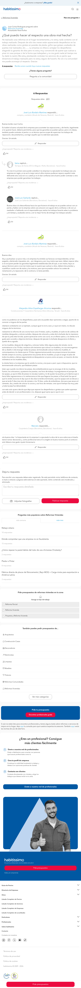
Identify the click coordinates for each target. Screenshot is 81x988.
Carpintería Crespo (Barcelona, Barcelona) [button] (35, 428)
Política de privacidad (11, 956)
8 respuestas (6, 566)
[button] (40, 885)
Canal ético (5, 931)
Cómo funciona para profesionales (13, 924)
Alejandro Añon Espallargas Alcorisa (35, 308)
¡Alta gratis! (47, 3)
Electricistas (5, 907)
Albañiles (5, 909)
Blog (3, 897)
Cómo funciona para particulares (13, 920)
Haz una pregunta (71, 18)
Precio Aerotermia (8, 890)
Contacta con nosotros (9, 935)
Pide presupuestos (40, 984)
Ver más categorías (40, 697)
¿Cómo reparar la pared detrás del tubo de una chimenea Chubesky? (32, 550)
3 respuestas (6, 579)
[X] (14, 940)
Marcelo (35, 426)
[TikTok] (25, 940)
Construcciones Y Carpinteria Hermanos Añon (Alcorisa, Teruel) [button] (35, 311)
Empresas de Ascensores (10, 893)
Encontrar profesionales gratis (40, 715)
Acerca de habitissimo (9, 929)
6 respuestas (7, 66)
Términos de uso (9, 951)
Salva (17, 163)
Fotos (3, 902)
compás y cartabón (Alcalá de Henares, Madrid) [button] (35, 115)
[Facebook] (9, 940)
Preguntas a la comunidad (10, 899)
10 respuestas (7, 532)
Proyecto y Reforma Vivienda (16, 616)
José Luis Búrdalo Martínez (35, 113)
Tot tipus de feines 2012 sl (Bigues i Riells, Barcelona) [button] (35, 166)
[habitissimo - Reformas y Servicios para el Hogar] (9, 9)
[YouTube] (20, 940)
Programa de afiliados (9, 933)
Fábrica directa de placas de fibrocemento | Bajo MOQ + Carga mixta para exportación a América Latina (40, 573)
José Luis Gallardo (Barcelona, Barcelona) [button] (31, 200)
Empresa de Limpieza (9, 895)
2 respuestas (6, 555)
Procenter (5, 904)
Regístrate (5, 922)
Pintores (4, 905)
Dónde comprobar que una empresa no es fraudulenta (25, 539)
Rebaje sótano (8, 528)
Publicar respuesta (60, 501)
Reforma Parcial (11, 604)
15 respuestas (7, 544)
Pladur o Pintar (8, 561)
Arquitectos (5, 912)
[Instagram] (3, 940)
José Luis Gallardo (23, 198)
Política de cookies (10, 961)
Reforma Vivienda (12, 610)
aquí (22, 726)
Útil (7, 153)
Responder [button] (41, 143)
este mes (60, 520)
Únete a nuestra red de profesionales (40, 787)
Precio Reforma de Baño (10, 888)
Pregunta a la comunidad (40, 77)
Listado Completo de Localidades (13, 913)
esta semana (21, 520)
